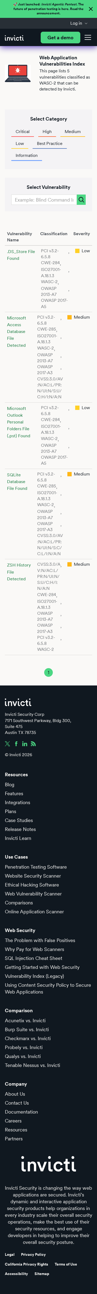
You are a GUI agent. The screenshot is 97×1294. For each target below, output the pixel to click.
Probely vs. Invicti (24, 1047)
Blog (9, 784)
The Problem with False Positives (40, 940)
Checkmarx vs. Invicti (28, 1038)
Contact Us (17, 1103)
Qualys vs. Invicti (23, 1056)
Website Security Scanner (33, 876)
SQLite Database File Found (17, 481)
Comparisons (19, 902)
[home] (14, 37)
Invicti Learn (18, 838)
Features (14, 793)
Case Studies (19, 820)
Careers (13, 1121)
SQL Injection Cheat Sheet (33, 958)
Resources (16, 1130)
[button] (79, 23)
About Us (15, 1094)
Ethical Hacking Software (32, 885)
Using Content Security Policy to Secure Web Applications (48, 988)
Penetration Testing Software (36, 867)
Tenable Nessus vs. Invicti (32, 1065)
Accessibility (16, 1274)
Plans (10, 811)
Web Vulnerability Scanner (33, 894)
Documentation (21, 1112)
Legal (10, 1254)
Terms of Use (66, 1264)
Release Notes (20, 829)
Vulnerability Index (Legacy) (34, 976)
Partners (14, 1138)
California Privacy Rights (26, 1264)
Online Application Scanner (34, 911)
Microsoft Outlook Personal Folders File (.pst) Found (18, 422)
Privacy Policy (33, 1254)
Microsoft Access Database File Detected (16, 331)
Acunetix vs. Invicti (25, 1020)
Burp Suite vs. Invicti (27, 1029)
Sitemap (41, 1274)
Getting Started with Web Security (42, 967)
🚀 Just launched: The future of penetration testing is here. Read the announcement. (48, 8)
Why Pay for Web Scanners (34, 949)
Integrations (17, 802)
